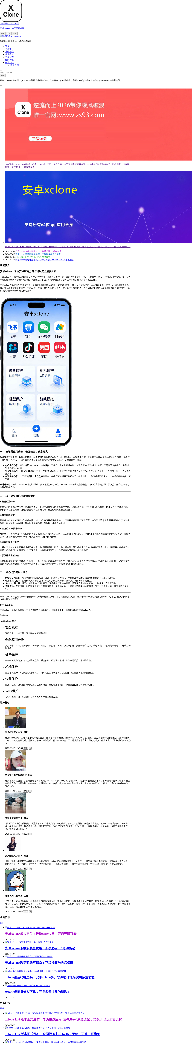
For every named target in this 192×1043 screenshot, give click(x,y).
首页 (7, 46)
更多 (2, 923)
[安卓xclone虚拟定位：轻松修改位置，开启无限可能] (30, 927)
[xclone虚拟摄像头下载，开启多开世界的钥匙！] (27, 985)
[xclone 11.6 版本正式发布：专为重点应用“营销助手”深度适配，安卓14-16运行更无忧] (45, 1013)
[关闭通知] (1, 85)
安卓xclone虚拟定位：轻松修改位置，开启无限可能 (41, 934)
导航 (8, 33)
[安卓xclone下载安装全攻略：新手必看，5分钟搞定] (29, 942)
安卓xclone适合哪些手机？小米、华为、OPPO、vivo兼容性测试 (44, 260)
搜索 (2, 33)
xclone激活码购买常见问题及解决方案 (32, 257)
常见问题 (9, 54)
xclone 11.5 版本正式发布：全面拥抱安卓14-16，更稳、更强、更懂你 (52, 1034)
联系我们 (9, 62)
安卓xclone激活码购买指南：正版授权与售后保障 (38, 254)
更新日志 (9, 57)
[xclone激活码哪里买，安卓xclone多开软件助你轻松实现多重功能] (35, 971)
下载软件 (9, 49)
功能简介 (9, 51)
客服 (14, 33)
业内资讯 (9, 60)
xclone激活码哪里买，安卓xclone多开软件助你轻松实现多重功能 (50, 977)
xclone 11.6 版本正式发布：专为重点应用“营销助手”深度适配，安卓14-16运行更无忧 (63, 1019)
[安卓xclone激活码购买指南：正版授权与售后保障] (29, 956)
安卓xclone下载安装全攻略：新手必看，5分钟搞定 (38, 251)
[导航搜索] (1, 70)
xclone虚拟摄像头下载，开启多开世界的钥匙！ (37, 992)
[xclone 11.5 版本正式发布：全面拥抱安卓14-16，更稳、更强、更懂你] (37, 1028)
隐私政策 (14, 65)
